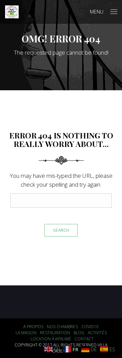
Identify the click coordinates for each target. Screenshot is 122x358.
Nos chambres (62, 326)
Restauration (55, 333)
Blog (79, 333)
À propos (33, 326)
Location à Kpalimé (50, 339)
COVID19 (90, 326)
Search (61, 230)
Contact (84, 339)
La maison (26, 333)
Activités (97, 333)
